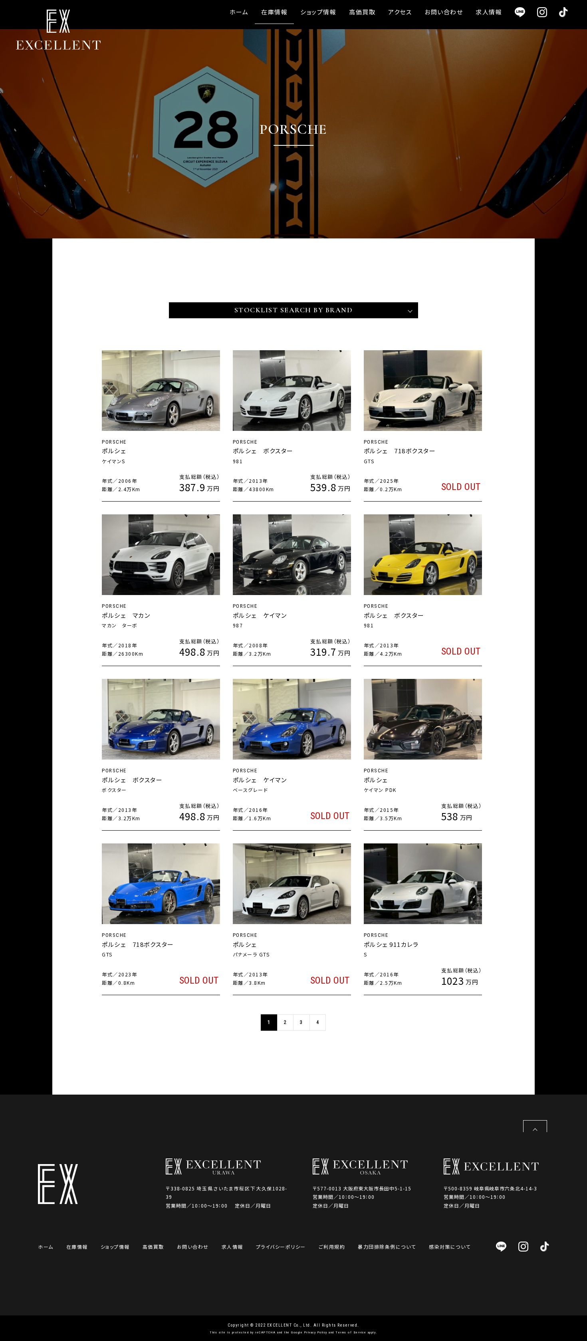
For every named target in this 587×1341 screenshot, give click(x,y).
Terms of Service (350, 1332)
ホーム (239, 12)
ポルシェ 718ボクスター (400, 450)
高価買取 (362, 12)
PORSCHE (114, 442)
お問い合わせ (443, 12)
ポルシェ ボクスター (266, 450)
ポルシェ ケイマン (260, 615)
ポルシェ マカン (126, 615)
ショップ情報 (318, 12)
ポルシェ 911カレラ (391, 944)
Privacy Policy (315, 1332)
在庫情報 (274, 12)
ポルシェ (114, 450)
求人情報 (489, 12)
